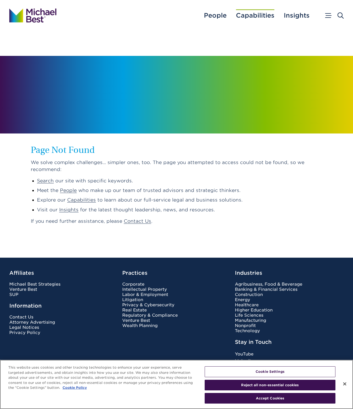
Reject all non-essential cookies (270, 385)
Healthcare (247, 305)
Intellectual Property (144, 289)
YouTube (244, 354)
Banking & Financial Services (266, 289)
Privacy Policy (24, 333)
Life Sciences (249, 315)
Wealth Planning (140, 326)
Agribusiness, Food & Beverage (268, 284)
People (215, 15)
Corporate (133, 284)
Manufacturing (250, 320)
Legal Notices (24, 327)
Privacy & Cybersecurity (148, 305)
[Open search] (340, 15)
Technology (247, 331)
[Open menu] (328, 15)
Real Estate (134, 310)
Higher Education (254, 310)
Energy (242, 300)
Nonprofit (245, 326)
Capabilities (255, 15)
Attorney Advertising (32, 322)
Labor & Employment (145, 295)
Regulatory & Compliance (150, 315)
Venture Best (23, 289)
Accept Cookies (270, 398)
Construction (249, 295)
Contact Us (137, 221)
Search (45, 180)
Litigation (132, 300)
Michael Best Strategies (34, 284)
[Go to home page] (32, 16)
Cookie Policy (75, 388)
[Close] (344, 384)
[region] (176, 384)
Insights (297, 15)
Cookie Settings (270, 372)
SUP (13, 295)
